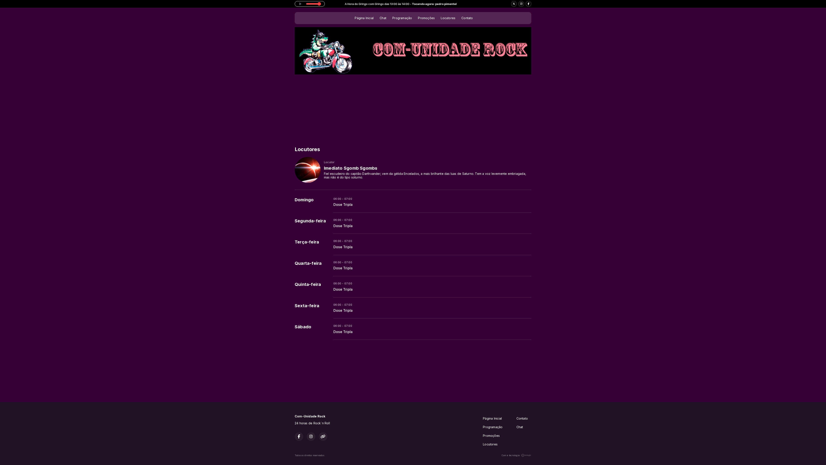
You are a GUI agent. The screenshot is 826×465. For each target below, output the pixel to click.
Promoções (426, 18)
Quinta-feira (308, 284)
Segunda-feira (310, 220)
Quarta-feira (308, 263)
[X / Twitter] (514, 4)
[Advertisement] (413, 107)
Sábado (303, 326)
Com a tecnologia (510, 455)
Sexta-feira (307, 305)
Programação (402, 18)
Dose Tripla (343, 205)
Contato (467, 18)
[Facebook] (528, 4)
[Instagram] (521, 4)
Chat (383, 18)
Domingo (304, 199)
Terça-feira (307, 242)
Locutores (448, 18)
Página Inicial (364, 18)
